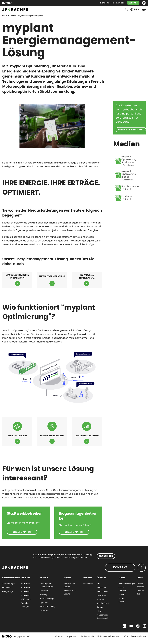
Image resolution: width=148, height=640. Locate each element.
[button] (144, 3)
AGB (126, 636)
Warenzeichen (138, 636)
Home (4, 15)
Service (13, 15)
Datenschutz (87, 636)
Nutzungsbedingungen (108, 636)
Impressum (72, 636)
